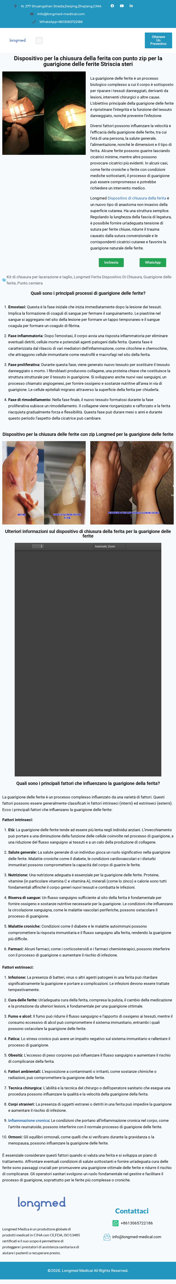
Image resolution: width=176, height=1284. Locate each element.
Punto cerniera (30, 283)
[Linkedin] (131, 5)
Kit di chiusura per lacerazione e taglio (39, 277)
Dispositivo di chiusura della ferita (137, 198)
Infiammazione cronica (28, 1120)
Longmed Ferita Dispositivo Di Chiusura (108, 277)
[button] (39, 40)
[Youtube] (121, 5)
